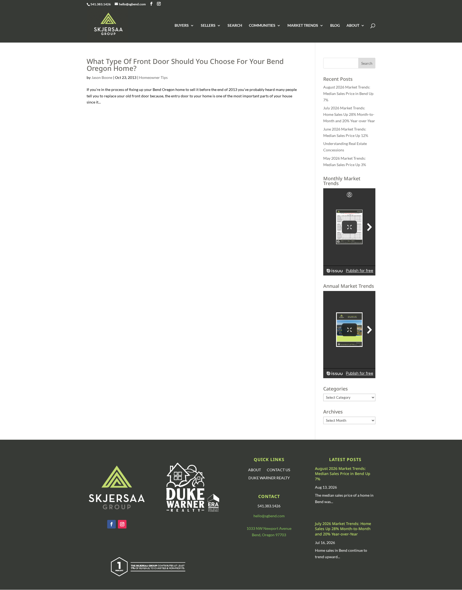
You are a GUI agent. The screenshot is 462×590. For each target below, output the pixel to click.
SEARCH (235, 26)
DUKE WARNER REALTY (269, 478)
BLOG (335, 26)
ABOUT (352, 26)
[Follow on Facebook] (111, 524)
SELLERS (208, 26)
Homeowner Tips (153, 77)
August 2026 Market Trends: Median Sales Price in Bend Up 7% (348, 93)
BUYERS (182, 26)
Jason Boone (101, 77)
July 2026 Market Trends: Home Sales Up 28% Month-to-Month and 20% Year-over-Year (349, 114)
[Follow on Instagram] (122, 524)
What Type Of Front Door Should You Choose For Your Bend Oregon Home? (185, 64)
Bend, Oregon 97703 (269, 534)
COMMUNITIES (262, 26)
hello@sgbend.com (269, 516)
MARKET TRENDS (302, 26)
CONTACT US (278, 470)
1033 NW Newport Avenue (269, 528)
